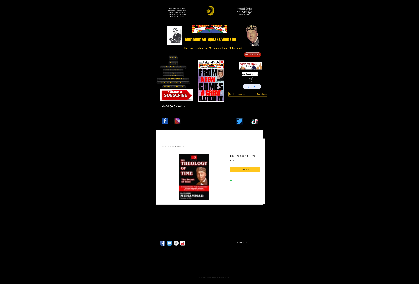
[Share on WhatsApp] (231, 179)
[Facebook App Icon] (162, 243)
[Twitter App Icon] (169, 243)
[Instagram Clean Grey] (176, 243)
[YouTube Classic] (182, 243)
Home (164, 146)
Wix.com (226, 278)
